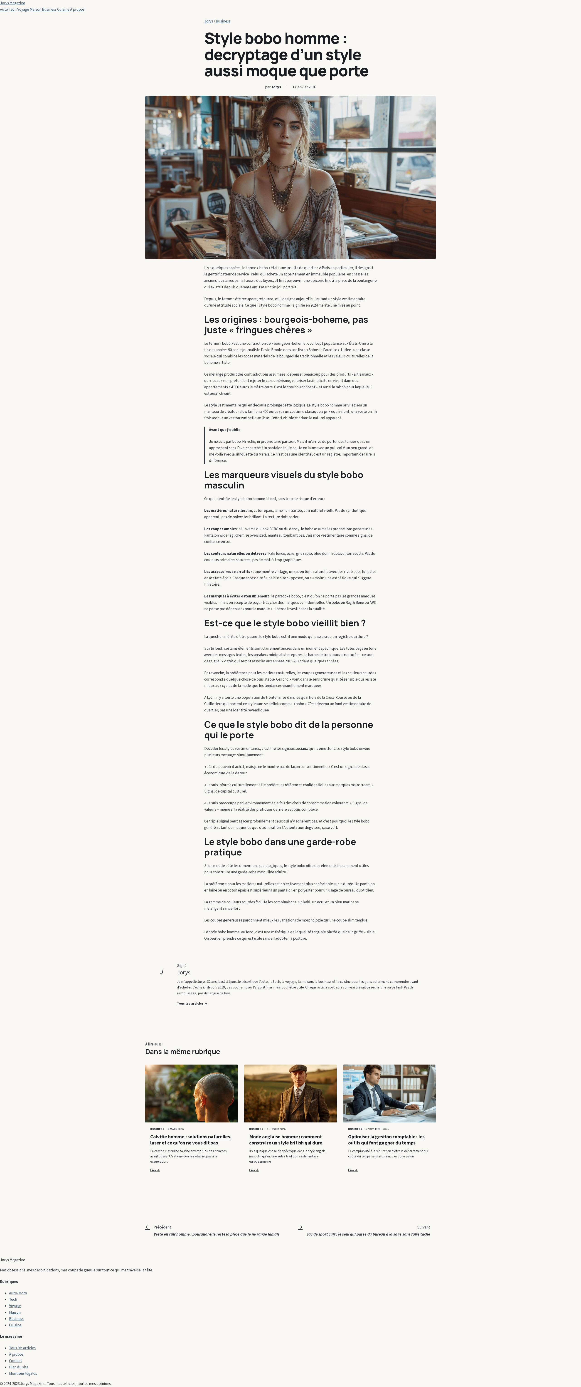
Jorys (208, 21)
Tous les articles (22, 1348)
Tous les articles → (192, 1003)
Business (49, 9)
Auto (4, 9)
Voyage (23, 9)
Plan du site (19, 1367)
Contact (15, 1361)
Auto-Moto (18, 1293)
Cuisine (63, 9)
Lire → (155, 1170)
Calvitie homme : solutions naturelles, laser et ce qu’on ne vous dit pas (190, 1140)
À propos (77, 9)
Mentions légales (23, 1373)
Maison (35, 9)
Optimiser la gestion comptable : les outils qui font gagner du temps (386, 1140)
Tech (13, 9)
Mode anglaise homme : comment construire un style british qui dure (285, 1140)
